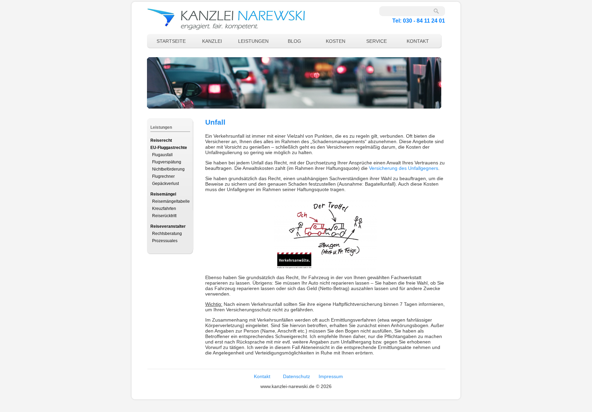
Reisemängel (163, 194)
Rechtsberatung (167, 233)
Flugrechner (163, 176)
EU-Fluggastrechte (168, 147)
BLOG (294, 41)
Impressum (331, 376)
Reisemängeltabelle (171, 201)
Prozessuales (164, 240)
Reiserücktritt (164, 215)
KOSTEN (335, 41)
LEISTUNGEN (253, 41)
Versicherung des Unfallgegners (403, 168)
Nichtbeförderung (168, 169)
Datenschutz (296, 376)
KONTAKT (418, 41)
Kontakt (262, 376)
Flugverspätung (166, 162)
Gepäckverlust (165, 183)
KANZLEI (212, 41)
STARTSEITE (171, 41)
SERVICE (376, 41)
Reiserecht (161, 140)
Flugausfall (162, 154)
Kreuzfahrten (164, 208)
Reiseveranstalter (168, 226)
